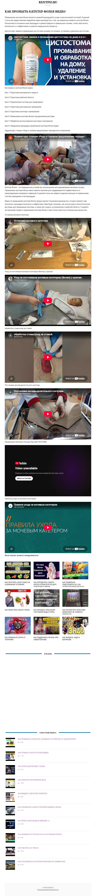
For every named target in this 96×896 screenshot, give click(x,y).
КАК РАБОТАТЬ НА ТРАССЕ (28, 848)
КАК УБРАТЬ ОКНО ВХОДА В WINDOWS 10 (33, 821)
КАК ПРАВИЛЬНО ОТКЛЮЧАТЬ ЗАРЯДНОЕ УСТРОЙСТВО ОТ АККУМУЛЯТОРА (47, 739)
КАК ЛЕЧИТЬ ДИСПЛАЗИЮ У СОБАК (31, 766)
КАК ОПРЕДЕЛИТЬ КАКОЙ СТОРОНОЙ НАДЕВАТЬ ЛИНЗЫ (39, 807)
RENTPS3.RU (48, 2)
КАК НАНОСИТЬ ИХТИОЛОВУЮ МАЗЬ (32, 780)
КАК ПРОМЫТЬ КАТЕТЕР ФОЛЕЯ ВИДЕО (33, 752)
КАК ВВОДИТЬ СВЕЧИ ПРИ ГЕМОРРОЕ (32, 793)
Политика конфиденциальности (48, 890)
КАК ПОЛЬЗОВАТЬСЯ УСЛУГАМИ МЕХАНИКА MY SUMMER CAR (41, 861)
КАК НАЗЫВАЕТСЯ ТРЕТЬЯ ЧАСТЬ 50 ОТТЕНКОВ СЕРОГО (40, 834)
